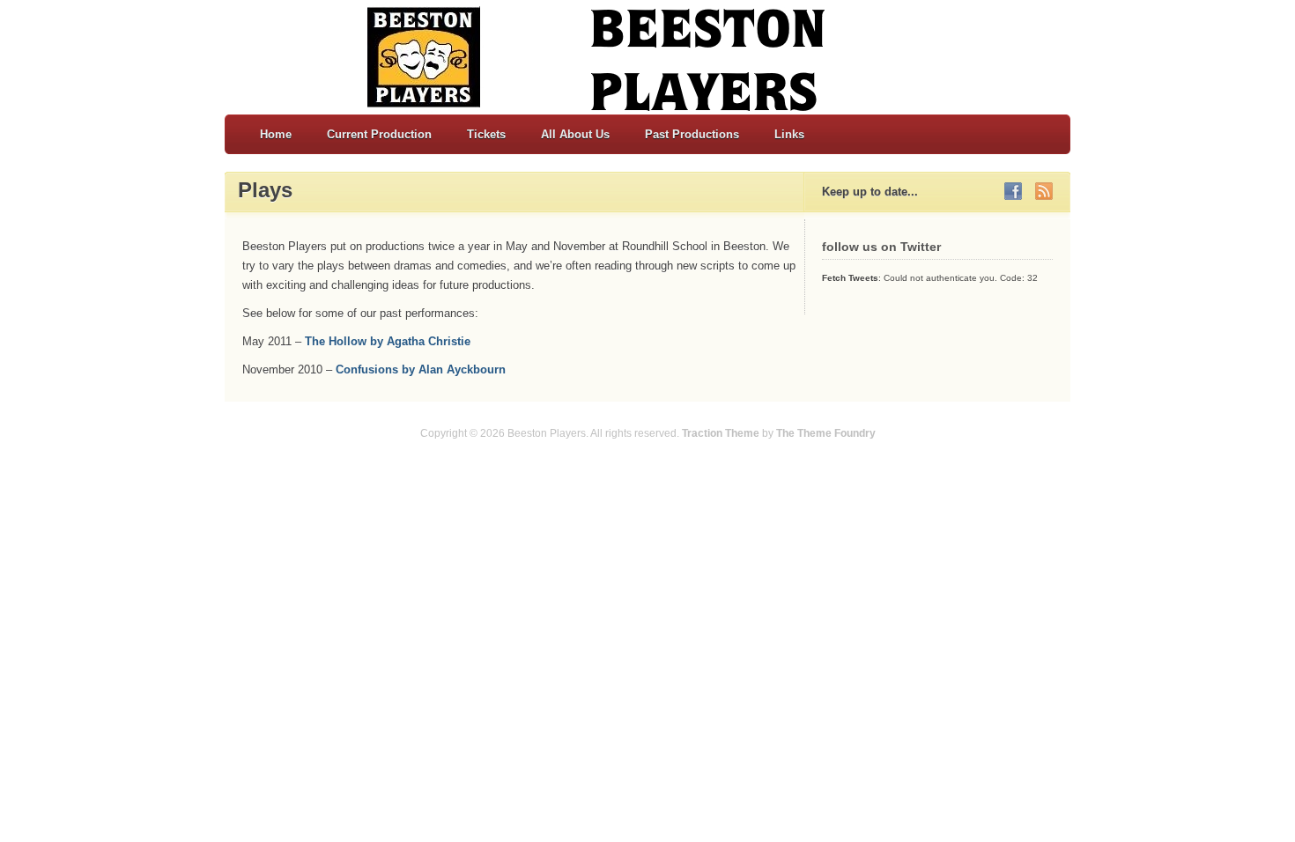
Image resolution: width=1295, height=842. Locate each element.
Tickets (486, 134)
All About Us (575, 134)
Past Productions (692, 134)
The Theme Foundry (826, 433)
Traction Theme (720, 433)
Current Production (379, 134)
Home (276, 134)
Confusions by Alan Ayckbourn (421, 369)
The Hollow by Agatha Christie (387, 341)
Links (789, 134)
